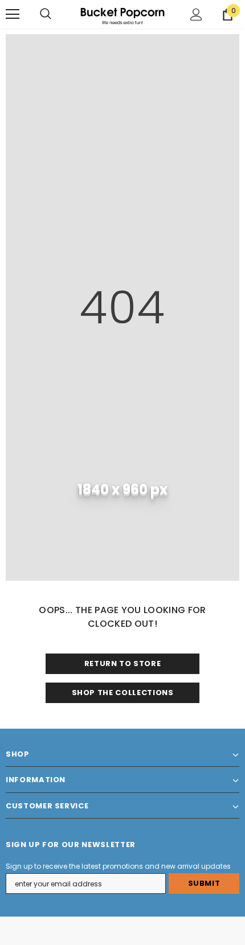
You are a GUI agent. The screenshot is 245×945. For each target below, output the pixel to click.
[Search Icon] (45, 14)
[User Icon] (196, 14)
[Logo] (122, 14)
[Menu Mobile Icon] (12, 14)
